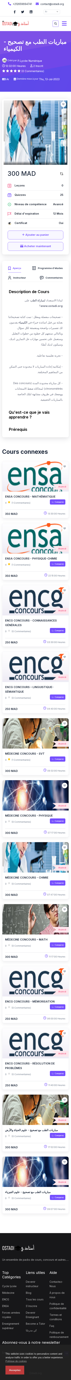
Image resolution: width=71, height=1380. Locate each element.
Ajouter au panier (37, 234)
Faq (52, 1325)
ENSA (5, 1306)
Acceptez (15, 1370)
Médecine (8, 1292)
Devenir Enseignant (32, 1315)
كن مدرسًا (31, 1330)
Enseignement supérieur (10, 1326)
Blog (28, 1292)
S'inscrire (31, 1306)
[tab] (14, 268)
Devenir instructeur (32, 1284)
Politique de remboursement (59, 1334)
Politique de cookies (16, 1361)
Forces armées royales (11, 1315)
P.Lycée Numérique (29, 61)
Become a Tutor (35, 1323)
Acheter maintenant (37, 246)
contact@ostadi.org (52, 4)
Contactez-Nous (56, 1284)
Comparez (59, 502)
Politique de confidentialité (58, 1306)
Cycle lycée (9, 1286)
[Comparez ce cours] (61, 173)
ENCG (5, 1299)
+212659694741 (22, 4)
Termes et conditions (56, 1317)
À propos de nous (57, 1295)
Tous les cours (35, 1299)
